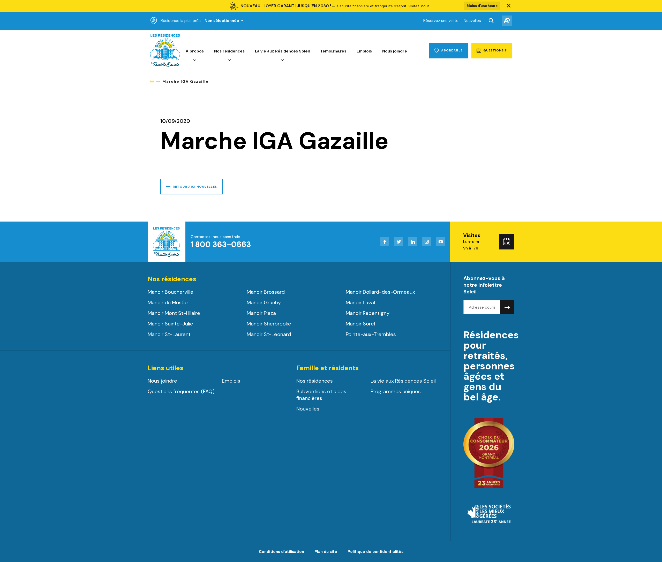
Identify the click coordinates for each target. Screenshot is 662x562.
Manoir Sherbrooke (269, 323)
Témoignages (333, 51)
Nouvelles (472, 20)
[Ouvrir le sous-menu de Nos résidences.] (229, 60)
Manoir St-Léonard (269, 334)
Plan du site (325, 551)
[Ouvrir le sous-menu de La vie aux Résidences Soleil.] (282, 60)
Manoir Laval (360, 302)
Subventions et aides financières (321, 394)
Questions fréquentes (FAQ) (181, 391)
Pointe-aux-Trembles (371, 334)
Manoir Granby (264, 302)
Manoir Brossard (266, 291)
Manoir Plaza (261, 313)
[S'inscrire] (507, 307)
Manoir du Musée (168, 302)
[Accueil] (165, 66)
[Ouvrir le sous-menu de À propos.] (195, 60)
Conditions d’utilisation (281, 551)
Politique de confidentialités (375, 551)
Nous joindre (394, 51)
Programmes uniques (396, 391)
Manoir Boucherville (170, 291)
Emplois (364, 51)
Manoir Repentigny (367, 313)
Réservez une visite (440, 20)
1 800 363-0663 (221, 244)
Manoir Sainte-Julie (170, 323)
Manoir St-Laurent (169, 334)
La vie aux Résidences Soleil (282, 51)
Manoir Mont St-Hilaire (174, 313)
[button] (508, 6)
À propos (195, 51)
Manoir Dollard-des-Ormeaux (380, 291)
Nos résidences (229, 51)
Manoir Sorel (360, 323)
